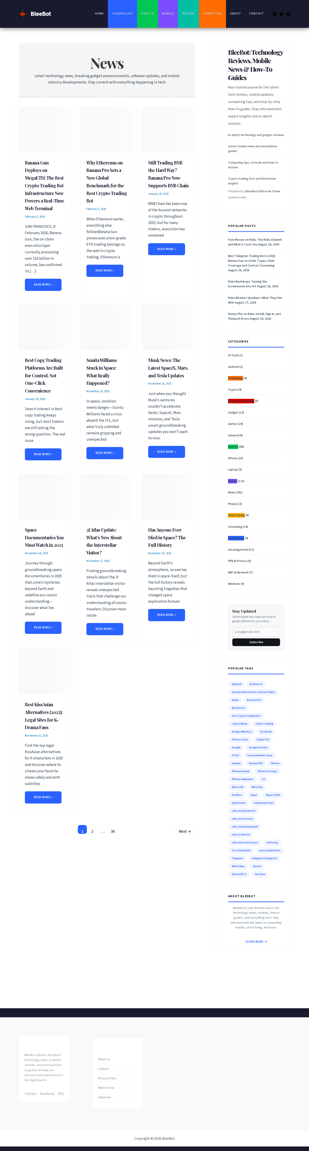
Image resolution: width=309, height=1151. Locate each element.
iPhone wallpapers (243, 779)
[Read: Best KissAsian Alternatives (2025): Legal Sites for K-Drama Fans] (45, 671)
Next (185, 831)
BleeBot (41, 13)
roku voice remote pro (245, 842)
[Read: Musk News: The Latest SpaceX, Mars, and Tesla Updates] (169, 327)
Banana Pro (238, 708)
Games (232, 424)
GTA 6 (235, 755)
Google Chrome (258, 747)
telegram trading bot (264, 858)
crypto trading (264, 724)
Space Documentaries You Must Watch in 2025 (44, 537)
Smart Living (236, 515)
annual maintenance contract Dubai (253, 692)
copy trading (239, 724)
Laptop (233, 469)
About (235, 13)
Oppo (253, 795)
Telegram (237, 858)
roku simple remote (243, 811)
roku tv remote (241, 835)
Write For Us (106, 1088)
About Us (104, 1059)
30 (113, 831)
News (231, 492)
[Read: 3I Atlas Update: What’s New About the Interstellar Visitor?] (107, 496)
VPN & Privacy (237, 561)
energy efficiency (242, 732)
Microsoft (237, 787)
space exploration (269, 850)
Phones (233, 504)
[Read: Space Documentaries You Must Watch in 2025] (45, 496)
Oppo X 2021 (273, 795)
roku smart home (242, 819)
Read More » (45, 285)
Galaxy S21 (263, 740)
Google (236, 747)
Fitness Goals (240, 740)
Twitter (30, 1093)
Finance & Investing (241, 401)
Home (99, 13)
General (233, 435)
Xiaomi (257, 866)
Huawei (236, 763)
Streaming (235, 527)
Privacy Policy (107, 1078)
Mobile (168, 13)
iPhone (232, 458)
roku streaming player (245, 827)
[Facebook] (275, 14)
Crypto (233, 390)
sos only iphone (241, 850)
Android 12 (256, 684)
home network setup (260, 755)
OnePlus (237, 795)
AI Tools (233, 355)
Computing (212, 13)
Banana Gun (254, 700)
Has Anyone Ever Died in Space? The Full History (167, 537)
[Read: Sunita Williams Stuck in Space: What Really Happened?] (107, 327)
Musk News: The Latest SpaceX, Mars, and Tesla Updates (168, 367)
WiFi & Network (238, 572)
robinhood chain (263, 803)
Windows (234, 584)
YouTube (260, 874)
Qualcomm (238, 803)
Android (233, 367)
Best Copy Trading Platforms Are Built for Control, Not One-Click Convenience (44, 375)
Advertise (104, 1097)
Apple (235, 700)
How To (147, 13)
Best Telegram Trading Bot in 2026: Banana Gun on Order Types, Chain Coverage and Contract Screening (252, 261)
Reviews (188, 13)
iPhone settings (267, 771)
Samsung (272, 842)
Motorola (257, 787)
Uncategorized (238, 549)
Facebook (266, 732)
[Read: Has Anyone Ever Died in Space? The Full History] (169, 496)
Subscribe (256, 642)
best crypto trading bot (246, 716)
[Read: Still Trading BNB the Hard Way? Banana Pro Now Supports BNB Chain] (169, 129)
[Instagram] (288, 14)
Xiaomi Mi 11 (239, 874)
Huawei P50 (256, 763)
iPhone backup (241, 771)
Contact (256, 13)
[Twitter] (281, 14)
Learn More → (256, 942)
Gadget (233, 412)
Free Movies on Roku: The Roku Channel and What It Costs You (255, 242)
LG (263, 779)
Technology (122, 13)
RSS (61, 1093)
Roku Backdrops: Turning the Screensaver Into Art (247, 284)
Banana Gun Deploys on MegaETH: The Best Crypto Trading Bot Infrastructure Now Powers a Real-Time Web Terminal (44, 185)
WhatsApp (238, 866)
